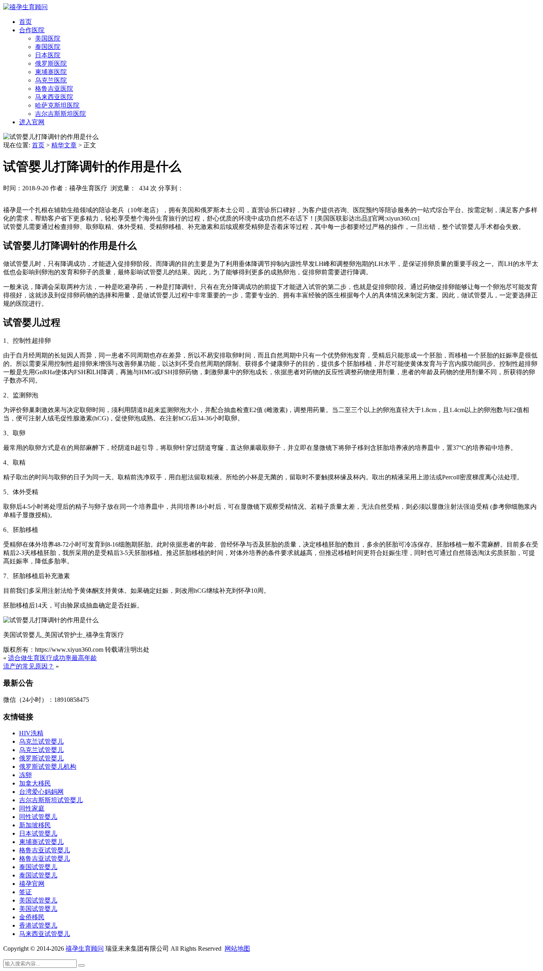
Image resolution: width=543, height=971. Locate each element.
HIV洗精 (31, 733)
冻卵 (25, 775)
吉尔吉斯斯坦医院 (60, 113)
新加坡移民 (35, 825)
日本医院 (47, 55)
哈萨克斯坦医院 (57, 105)
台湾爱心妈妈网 (41, 791)
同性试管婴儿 (38, 816)
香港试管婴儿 (38, 925)
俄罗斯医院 (51, 63)
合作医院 (32, 30)
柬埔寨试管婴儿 (41, 841)
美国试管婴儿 (38, 900)
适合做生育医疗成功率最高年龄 (52, 657)
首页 (25, 21)
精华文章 (64, 145)
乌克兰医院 (51, 80)
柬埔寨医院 (51, 71)
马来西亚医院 (54, 97)
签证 (25, 892)
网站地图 (237, 948)
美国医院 (47, 38)
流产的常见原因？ (28, 666)
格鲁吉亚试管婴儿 (44, 850)
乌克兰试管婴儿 (41, 741)
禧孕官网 (32, 883)
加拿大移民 (35, 783)
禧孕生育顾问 (85, 948)
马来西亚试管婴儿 (44, 933)
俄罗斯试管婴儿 (41, 758)
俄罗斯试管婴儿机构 (47, 766)
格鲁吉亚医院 (54, 88)
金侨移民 (32, 917)
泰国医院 (47, 46)
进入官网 (32, 122)
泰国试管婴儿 (38, 867)
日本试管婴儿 (38, 833)
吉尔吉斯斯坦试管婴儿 (51, 800)
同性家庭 (32, 808)
